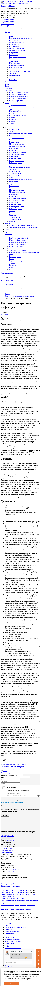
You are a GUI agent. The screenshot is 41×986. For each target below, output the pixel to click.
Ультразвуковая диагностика (19, 167)
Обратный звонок (7, 24)
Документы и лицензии (17, 105)
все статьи (4, 315)
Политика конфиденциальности (12, 899)
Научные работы (15, 111)
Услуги (7, 32)
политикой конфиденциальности (12, 802)
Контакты (8, 88)
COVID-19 (13, 80)
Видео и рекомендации (17, 115)
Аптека (12, 124)
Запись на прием (7, 273)
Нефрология (13, 55)
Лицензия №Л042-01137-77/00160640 (14, 892)
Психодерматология (16, 65)
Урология (12, 73)
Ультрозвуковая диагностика (19, 71)
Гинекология (13, 40)
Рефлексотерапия (15, 67)
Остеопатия (13, 61)
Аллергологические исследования (21, 225)
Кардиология (14, 46)
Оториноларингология (17, 57)
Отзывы (12, 117)
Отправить (5, 815)
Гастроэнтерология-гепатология (20, 38)
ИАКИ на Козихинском (17, 94)
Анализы (8, 82)
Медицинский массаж (17, 51)
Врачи (7, 86)
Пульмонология (15, 63)
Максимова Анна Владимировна (12, 767)
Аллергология (14, 34)
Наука (7, 103)
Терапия (12, 69)
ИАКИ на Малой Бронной (18, 92)
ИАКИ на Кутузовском (17, 99)
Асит (11, 36)
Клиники (8, 90)
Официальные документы (10, 886)
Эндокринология (15, 78)
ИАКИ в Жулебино (16, 101)
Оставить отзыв (6, 848)
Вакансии (12, 119)
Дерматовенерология (16, 42)
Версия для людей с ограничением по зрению (17, 884)
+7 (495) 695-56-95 (7, 20)
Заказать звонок (7, 838)
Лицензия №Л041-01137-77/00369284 (14, 890)
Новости (12, 121)
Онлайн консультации (17, 59)
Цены (7, 84)
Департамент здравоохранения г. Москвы (16, 909)
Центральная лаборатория (18, 96)
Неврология (13, 53)
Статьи (11, 113)
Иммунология (14, 44)
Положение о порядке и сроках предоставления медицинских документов (18, 906)
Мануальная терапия (16, 48)
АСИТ (11, 132)
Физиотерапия (14, 76)
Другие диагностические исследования (23, 228)
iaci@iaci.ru (10, 840)
